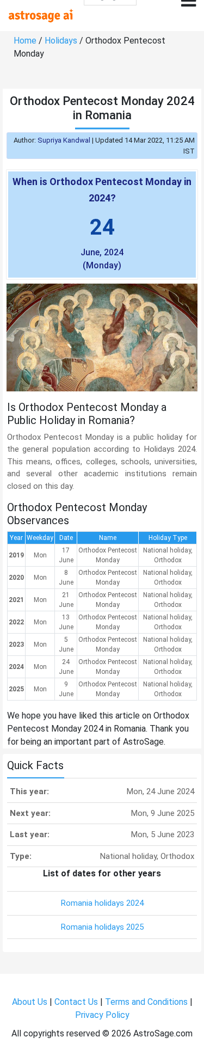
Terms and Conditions (146, 1002)
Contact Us (76, 1002)
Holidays (61, 40)
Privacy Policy (102, 1015)
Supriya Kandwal (64, 140)
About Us (29, 1002)
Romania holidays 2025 (102, 927)
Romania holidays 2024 (102, 903)
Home (25, 40)
